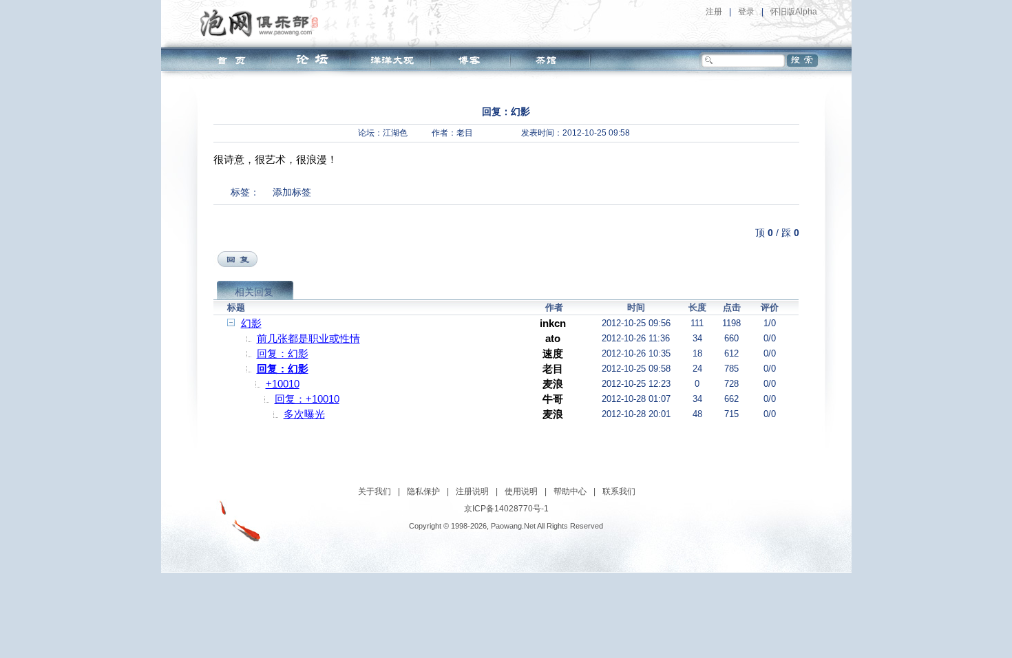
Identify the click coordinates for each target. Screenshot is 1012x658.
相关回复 (254, 291)
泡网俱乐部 (262, 23)
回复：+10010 (307, 399)
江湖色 (395, 133)
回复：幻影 (282, 353)
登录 (746, 12)
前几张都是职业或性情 (308, 338)
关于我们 (374, 491)
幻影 (251, 323)
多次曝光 (304, 414)
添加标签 (292, 192)
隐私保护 (423, 491)
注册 (714, 12)
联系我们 (618, 491)
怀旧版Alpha (793, 12)
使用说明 (521, 491)
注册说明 (472, 491)
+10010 (282, 384)
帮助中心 (570, 491)
